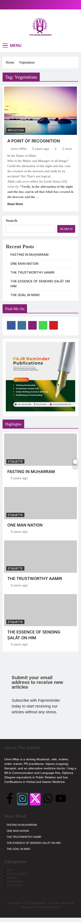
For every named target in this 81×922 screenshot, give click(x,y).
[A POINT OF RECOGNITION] (40, 111)
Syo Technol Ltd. (49, 907)
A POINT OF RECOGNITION (33, 140)
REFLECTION (16, 130)
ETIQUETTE (15, 461)
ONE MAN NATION (24, 264)
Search (11, 220)
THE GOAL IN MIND (25, 295)
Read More (15, 204)
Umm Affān (19, 149)
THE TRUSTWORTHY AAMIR (32, 272)
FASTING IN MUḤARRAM (29, 255)
